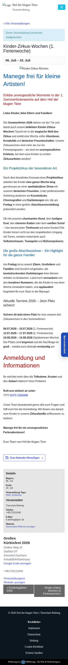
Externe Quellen (34, 653)
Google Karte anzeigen (17, 563)
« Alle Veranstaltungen (16, 23)
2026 (8, 495)
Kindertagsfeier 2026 (17, 589)
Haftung (34, 640)
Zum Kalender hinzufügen (25, 457)
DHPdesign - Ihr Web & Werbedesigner (43, 662)
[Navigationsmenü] (62, 7)
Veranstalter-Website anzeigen (20, 526)
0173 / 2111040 (19, 395)
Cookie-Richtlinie (34, 646)
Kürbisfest (17, 495)
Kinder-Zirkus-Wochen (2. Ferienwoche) (52, 590)
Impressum (34, 628)
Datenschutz (34, 634)
